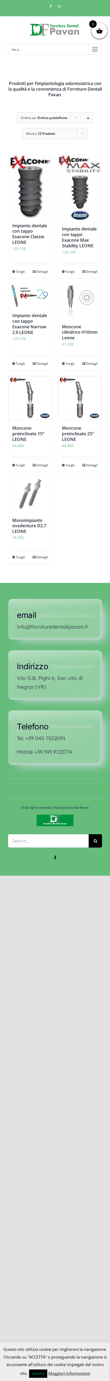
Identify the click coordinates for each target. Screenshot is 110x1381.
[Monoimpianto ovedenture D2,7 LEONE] (30, 495)
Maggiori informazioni (69, 1373)
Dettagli (42, 271)
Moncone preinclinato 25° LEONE (78, 433)
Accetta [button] (38, 1373)
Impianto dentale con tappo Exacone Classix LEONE (29, 234)
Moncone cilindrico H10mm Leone (79, 332)
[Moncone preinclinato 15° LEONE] (30, 398)
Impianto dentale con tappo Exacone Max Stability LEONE (79, 237)
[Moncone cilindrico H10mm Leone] (80, 301)
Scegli (20, 271)
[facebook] (55, 858)
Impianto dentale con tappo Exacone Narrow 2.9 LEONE (29, 324)
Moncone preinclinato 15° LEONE (28, 433)
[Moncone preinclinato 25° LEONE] (80, 398)
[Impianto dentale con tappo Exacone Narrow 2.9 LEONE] (30, 296)
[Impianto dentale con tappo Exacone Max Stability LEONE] (80, 188)
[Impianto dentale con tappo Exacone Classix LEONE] (30, 186)
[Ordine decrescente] (88, 117)
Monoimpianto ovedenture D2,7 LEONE (29, 525)
